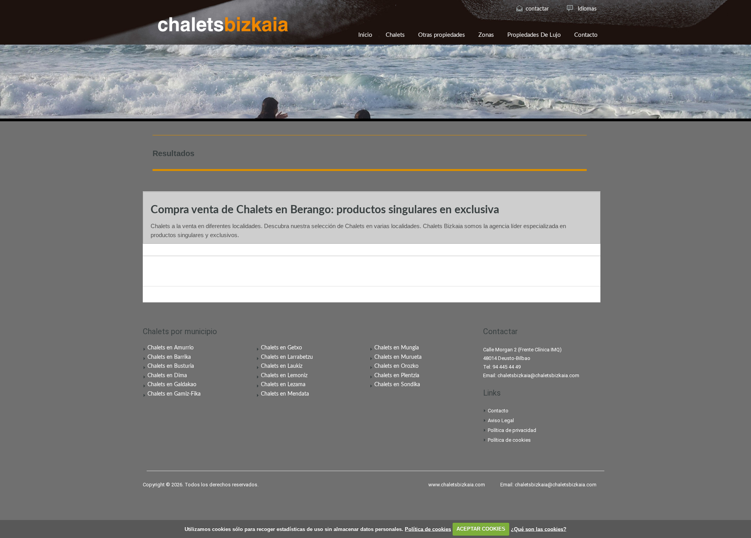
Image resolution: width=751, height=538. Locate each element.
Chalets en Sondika (397, 384)
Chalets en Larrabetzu (287, 357)
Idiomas (587, 9)
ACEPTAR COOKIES (480, 529)
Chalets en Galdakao (171, 384)
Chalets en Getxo (281, 348)
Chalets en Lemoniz (284, 375)
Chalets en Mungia (396, 348)
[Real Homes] (223, 24)
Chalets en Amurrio (170, 348)
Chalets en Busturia (170, 366)
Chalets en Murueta (398, 357)
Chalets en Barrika (169, 357)
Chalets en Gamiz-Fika (174, 394)
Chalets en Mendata (285, 394)
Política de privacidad (512, 430)
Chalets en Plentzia (396, 375)
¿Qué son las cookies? (538, 529)
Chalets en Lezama (283, 384)
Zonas (486, 35)
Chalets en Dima (167, 375)
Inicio (365, 35)
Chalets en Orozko (396, 366)
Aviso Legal (501, 420)
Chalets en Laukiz (281, 366)
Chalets (395, 35)
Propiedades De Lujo (534, 35)
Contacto (586, 35)
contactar (537, 9)
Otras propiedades (441, 35)
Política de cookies (509, 440)
